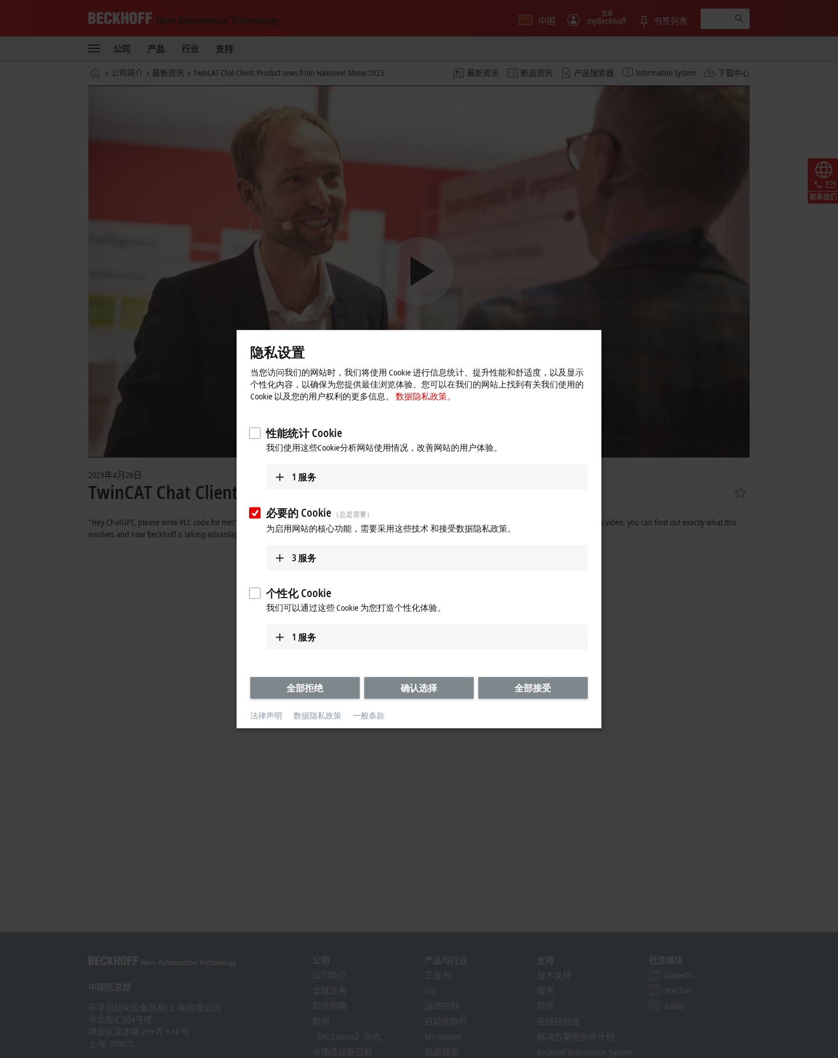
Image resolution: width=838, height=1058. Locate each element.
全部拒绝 (305, 687)
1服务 (304, 477)
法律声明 (266, 715)
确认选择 (419, 687)
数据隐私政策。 (425, 396)
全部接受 (533, 687)
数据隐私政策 (317, 715)
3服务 (304, 558)
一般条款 (369, 715)
